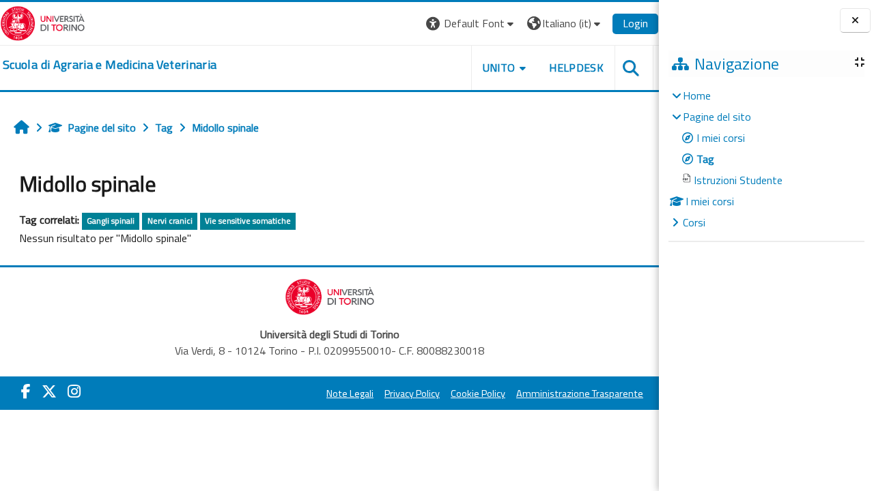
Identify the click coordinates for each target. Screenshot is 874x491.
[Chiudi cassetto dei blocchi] (855, 20)
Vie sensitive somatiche (248, 220)
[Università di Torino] (42, 22)
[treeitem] (766, 159)
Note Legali (349, 393)
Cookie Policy (478, 393)
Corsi (694, 222)
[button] (471, 23)
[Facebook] (26, 391)
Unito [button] (499, 67)
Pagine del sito (102, 127)
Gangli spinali (111, 220)
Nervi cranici (170, 220)
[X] (49, 391)
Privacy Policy (412, 393)
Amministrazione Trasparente (579, 393)
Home (697, 95)
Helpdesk (576, 67)
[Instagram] (74, 391)
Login (635, 23)
